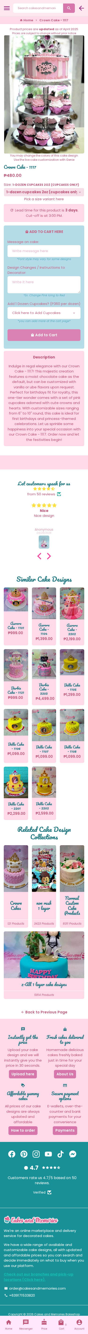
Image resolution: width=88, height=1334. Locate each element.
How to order (23, 1130)
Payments (65, 1130)
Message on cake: (23, 241)
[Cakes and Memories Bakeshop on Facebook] (11, 1154)
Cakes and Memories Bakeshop (57, 1314)
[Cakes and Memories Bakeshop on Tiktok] (60, 1154)
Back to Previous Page (44, 1012)
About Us (65, 1074)
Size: (41, 184)
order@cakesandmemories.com (35, 1288)
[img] (44, 489)
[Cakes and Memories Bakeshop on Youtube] (48, 1154)
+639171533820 (19, 1295)
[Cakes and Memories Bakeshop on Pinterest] (23, 1154)
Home (26, 20)
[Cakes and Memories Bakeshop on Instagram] (36, 1154)
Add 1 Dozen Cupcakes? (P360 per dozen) (44, 303)
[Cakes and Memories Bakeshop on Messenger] (72, 1154)
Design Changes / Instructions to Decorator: (36, 270)
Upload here (22, 1074)
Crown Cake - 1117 (53, 20)
